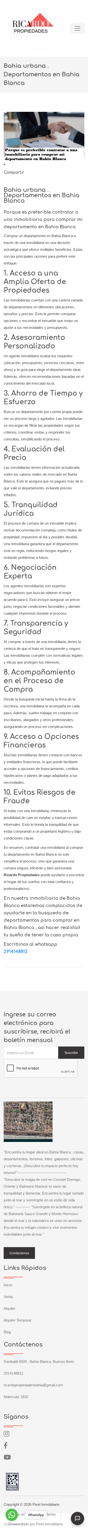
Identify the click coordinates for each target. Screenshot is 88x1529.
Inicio (8, 1285)
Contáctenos (19, 1253)
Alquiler (9, 1308)
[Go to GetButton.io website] (12, 1524)
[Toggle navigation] (77, 28)
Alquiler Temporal (17, 1320)
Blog (7, 1332)
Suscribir (71, 1053)
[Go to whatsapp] (12, 1515)
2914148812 (16, 951)
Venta (8, 1297)
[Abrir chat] (77, 1518)
